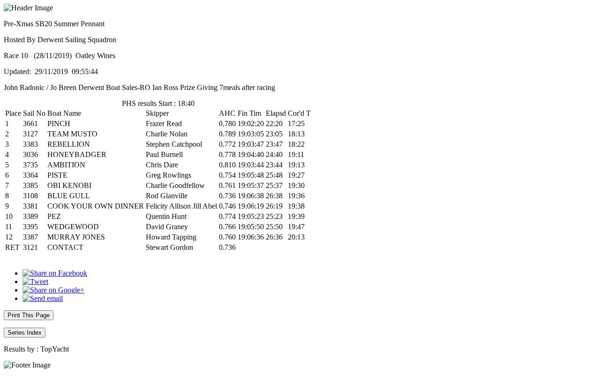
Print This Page (29, 315)
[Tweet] (35, 281)
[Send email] (42, 298)
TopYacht (54, 349)
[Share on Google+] (53, 290)
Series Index (25, 332)
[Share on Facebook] (54, 273)
